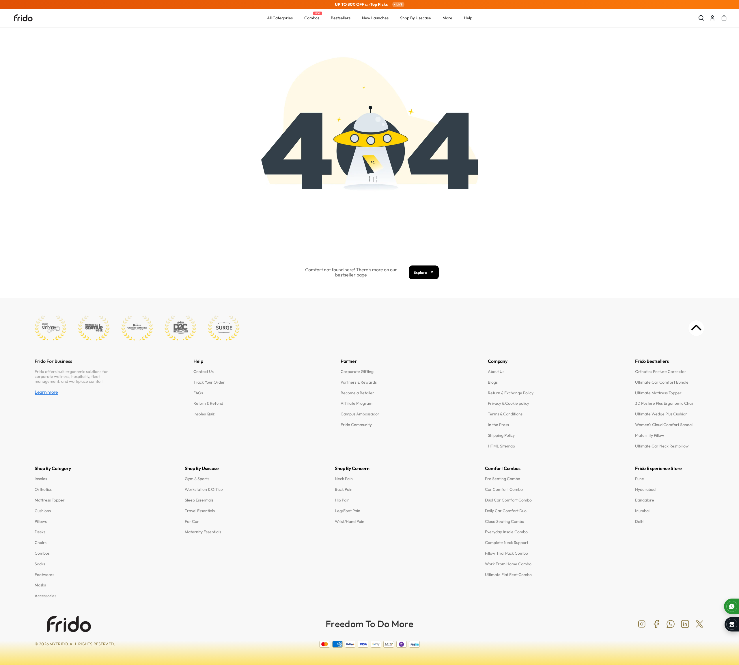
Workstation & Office (204, 489)
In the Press (498, 424)
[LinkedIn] (685, 624)
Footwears (44, 574)
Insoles (41, 479)
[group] (369, 4)
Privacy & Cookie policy (508, 403)
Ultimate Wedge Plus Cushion (661, 414)
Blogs (493, 382)
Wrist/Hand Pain (349, 521)
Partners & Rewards (359, 382)
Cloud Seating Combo (504, 521)
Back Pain (343, 489)
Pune (639, 479)
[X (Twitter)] (699, 624)
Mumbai (642, 510)
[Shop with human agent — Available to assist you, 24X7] (731, 606)
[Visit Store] (732, 624)
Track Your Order (209, 382)
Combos (42, 553)
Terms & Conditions (505, 414)
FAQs (198, 393)
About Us (496, 371)
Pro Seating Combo (502, 479)
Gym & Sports (197, 479)
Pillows (41, 521)
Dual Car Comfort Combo (508, 500)
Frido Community (356, 424)
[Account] (712, 17)
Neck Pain (344, 479)
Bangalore (644, 500)
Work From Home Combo (508, 564)
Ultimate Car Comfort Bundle (661, 382)
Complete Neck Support (506, 542)
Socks (40, 564)
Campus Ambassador (360, 414)
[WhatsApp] (670, 624)
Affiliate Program (356, 403)
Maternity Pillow (649, 435)
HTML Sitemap (501, 446)
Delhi (639, 521)
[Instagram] (642, 624)
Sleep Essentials (199, 500)
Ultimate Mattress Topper (658, 393)
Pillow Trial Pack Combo (506, 553)
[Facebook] (656, 624)
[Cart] (724, 17)
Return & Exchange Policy (510, 393)
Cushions (43, 510)
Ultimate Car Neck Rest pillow (662, 446)
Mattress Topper (50, 500)
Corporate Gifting (357, 371)
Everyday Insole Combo (506, 532)
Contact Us (203, 371)
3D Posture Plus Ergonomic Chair (664, 403)
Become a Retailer (357, 393)
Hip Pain (342, 500)
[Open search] (701, 18)
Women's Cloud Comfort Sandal (664, 424)
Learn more (46, 392)
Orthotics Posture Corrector (660, 371)
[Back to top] (696, 328)
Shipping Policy (501, 435)
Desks (40, 532)
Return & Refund (208, 403)
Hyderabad (645, 489)
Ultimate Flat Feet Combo (508, 574)
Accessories (45, 596)
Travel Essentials (200, 510)
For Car (192, 521)
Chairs (40, 542)
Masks (40, 585)
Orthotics (43, 489)
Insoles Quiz (203, 414)
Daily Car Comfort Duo (506, 510)
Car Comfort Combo (504, 489)
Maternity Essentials (203, 532)
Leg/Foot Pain (347, 510)
